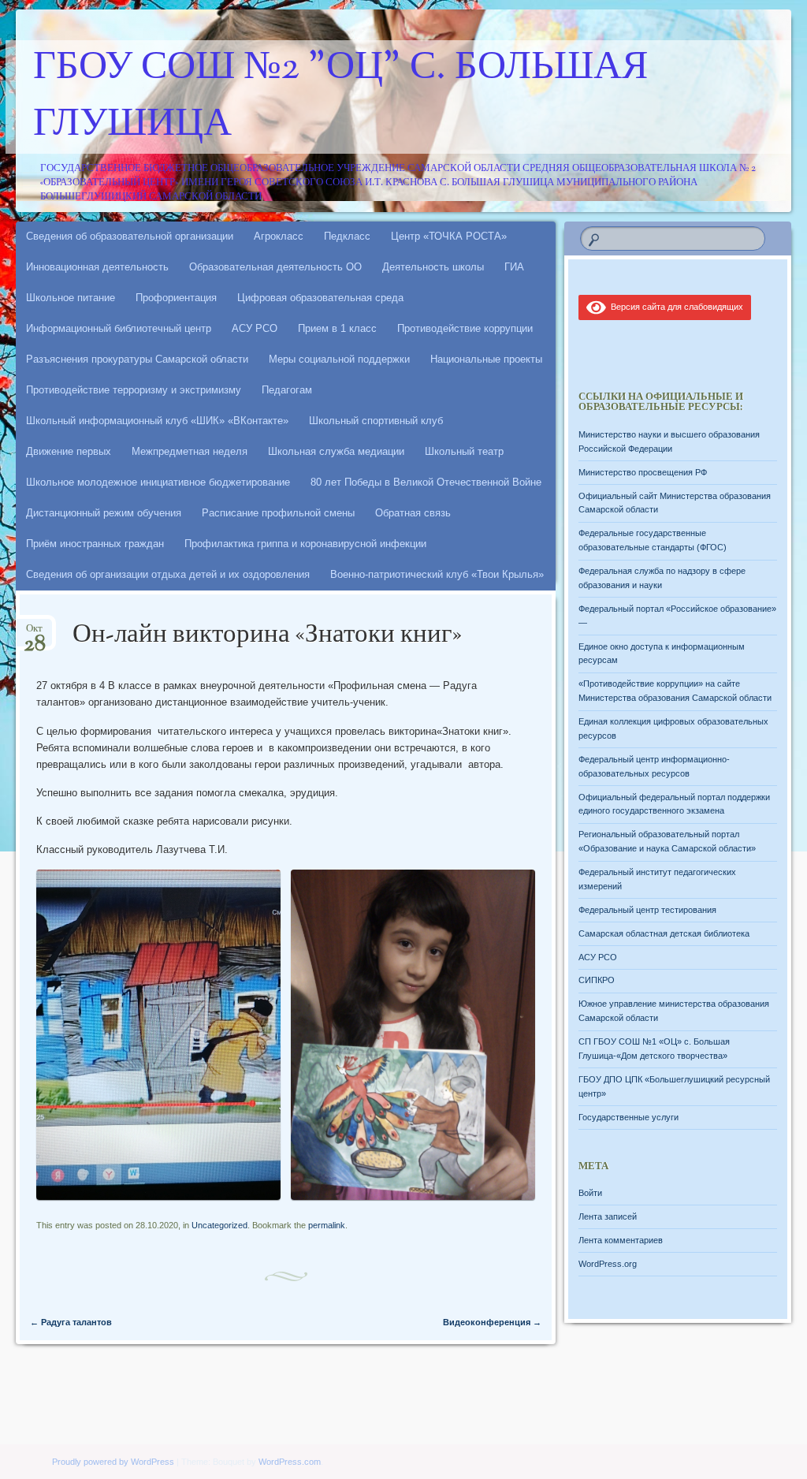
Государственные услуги (628, 1117)
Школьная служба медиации (336, 451)
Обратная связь (413, 513)
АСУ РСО (254, 328)
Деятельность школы (433, 267)
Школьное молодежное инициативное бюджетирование (158, 482)
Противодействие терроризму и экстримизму (133, 390)
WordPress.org (607, 1264)
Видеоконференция (492, 1322)
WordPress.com (289, 1461)
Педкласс (347, 236)
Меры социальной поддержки (339, 359)
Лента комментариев (620, 1240)
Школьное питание (70, 298)
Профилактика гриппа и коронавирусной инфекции (305, 544)
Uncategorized (219, 1225)
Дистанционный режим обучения (103, 513)
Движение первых (68, 451)
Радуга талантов (71, 1322)
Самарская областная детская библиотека (663, 933)
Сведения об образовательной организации (129, 236)
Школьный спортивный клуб (376, 421)
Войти (590, 1193)
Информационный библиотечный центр (118, 328)
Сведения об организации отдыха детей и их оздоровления (168, 574)
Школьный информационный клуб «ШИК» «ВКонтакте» (157, 421)
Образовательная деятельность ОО (275, 267)
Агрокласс (278, 236)
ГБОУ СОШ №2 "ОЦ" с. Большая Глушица (340, 97)
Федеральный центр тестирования (647, 910)
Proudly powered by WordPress (113, 1461)
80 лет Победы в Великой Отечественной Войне (426, 482)
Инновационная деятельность (97, 267)
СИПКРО (596, 980)
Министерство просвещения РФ (642, 472)
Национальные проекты (486, 359)
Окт (35, 633)
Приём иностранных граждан (95, 544)
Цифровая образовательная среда (320, 298)
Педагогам (287, 390)
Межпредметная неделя (189, 451)
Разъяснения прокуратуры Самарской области (137, 359)
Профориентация (176, 298)
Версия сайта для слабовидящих (674, 306)
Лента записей (607, 1216)
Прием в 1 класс (337, 328)
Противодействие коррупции (465, 328)
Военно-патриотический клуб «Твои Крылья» (437, 574)
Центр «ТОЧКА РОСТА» (449, 236)
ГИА (514, 267)
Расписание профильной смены (278, 513)
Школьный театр (464, 451)
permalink (326, 1225)
